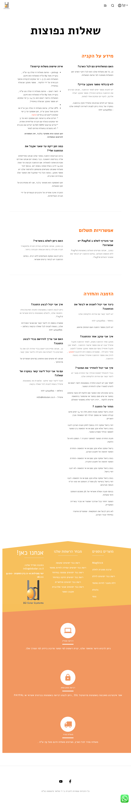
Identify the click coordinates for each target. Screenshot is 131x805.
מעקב (71, 351)
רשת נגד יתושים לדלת (103, 576)
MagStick (97, 563)
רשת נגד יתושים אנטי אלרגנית (68, 587)
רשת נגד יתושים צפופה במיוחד (68, 572)
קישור (34, 114)
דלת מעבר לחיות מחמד (104, 583)
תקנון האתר (68, 591)
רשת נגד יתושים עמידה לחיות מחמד (68, 567)
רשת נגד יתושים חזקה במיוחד (68, 577)
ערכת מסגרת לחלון (102, 569)
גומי (94, 596)
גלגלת (95, 590)
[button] (125, 5)
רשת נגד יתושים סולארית (68, 582)
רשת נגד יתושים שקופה (68, 563)
